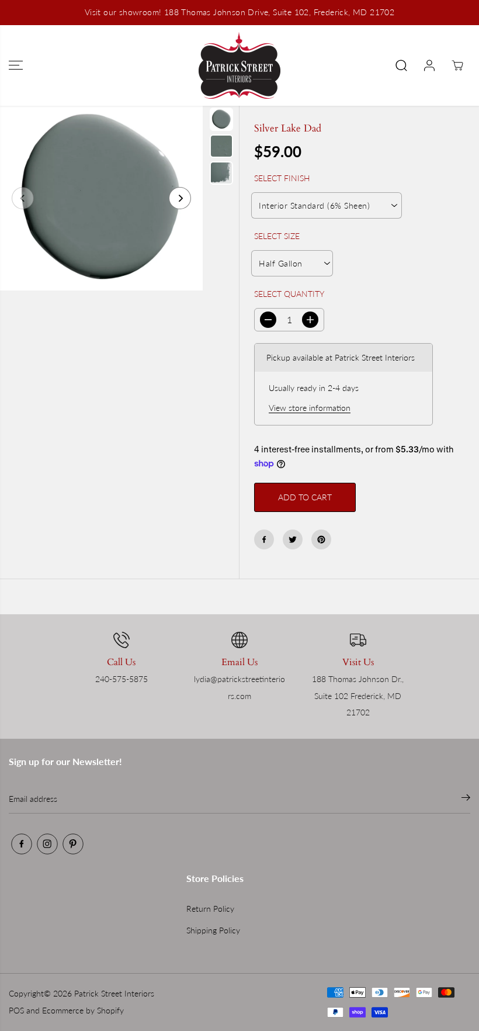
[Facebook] (264, 539)
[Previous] (23, 198)
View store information (309, 408)
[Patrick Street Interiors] (239, 65)
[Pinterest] (321, 539)
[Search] (401, 65)
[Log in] (429, 65)
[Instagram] (47, 844)
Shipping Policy (213, 930)
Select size (277, 236)
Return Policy (210, 909)
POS (16, 1010)
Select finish (282, 178)
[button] (16, 65)
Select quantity (289, 294)
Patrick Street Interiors (114, 993)
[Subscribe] (465, 799)
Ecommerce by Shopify (83, 1010)
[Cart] (457, 65)
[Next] (180, 198)
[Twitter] (293, 539)
